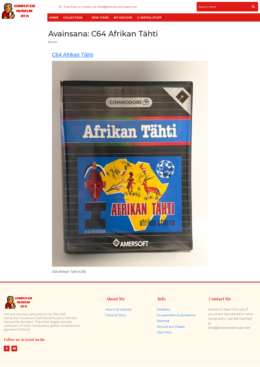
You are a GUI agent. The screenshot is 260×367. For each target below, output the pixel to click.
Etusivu (52, 42)
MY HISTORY (123, 17)
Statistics (163, 309)
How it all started (118, 309)
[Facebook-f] (7, 348)
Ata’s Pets (164, 332)
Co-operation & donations (176, 315)
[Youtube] (14, 348)
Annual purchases (171, 326)
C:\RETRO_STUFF (149, 17)
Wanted (163, 321)
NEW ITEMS (100, 17)
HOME (53, 17)
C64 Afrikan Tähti (72, 55)
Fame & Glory (115, 315)
